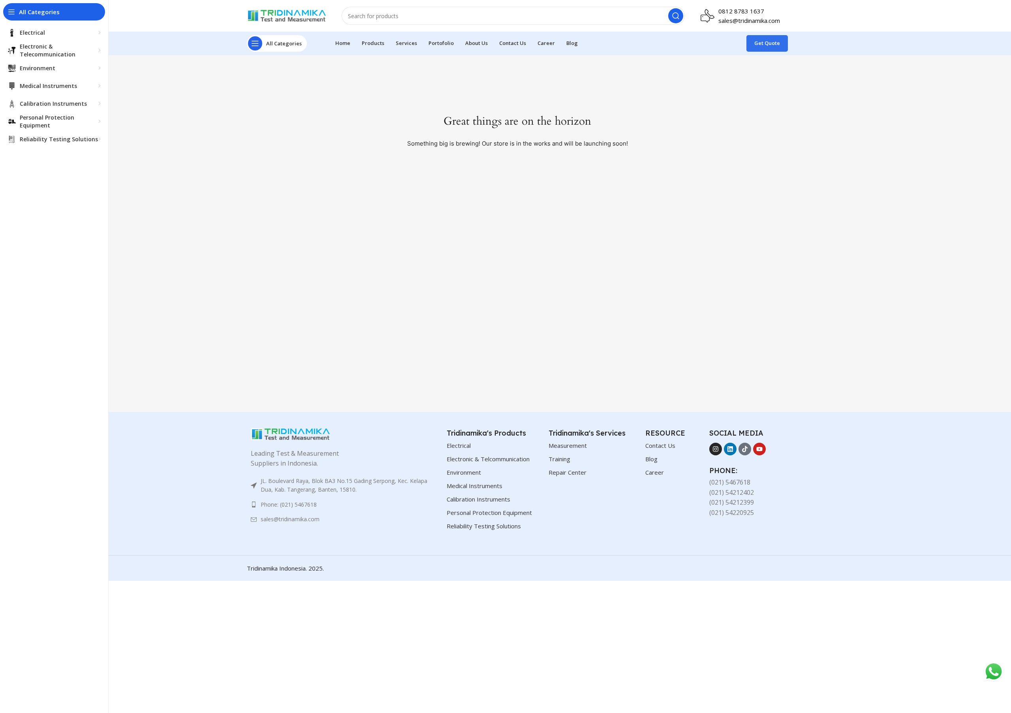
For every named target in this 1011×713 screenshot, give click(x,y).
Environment (464, 472)
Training (559, 459)
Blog (651, 459)
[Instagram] (715, 449)
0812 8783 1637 (741, 11)
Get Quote (767, 43)
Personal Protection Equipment (489, 513)
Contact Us (660, 445)
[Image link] (290, 433)
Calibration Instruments (478, 499)
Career (654, 472)
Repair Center (567, 472)
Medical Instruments (474, 486)
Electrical (459, 445)
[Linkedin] (730, 449)
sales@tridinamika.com (749, 20)
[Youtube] (759, 449)
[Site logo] (286, 15)
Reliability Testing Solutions (484, 526)
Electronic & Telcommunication (488, 459)
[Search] (675, 15)
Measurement (568, 445)
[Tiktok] (745, 449)
